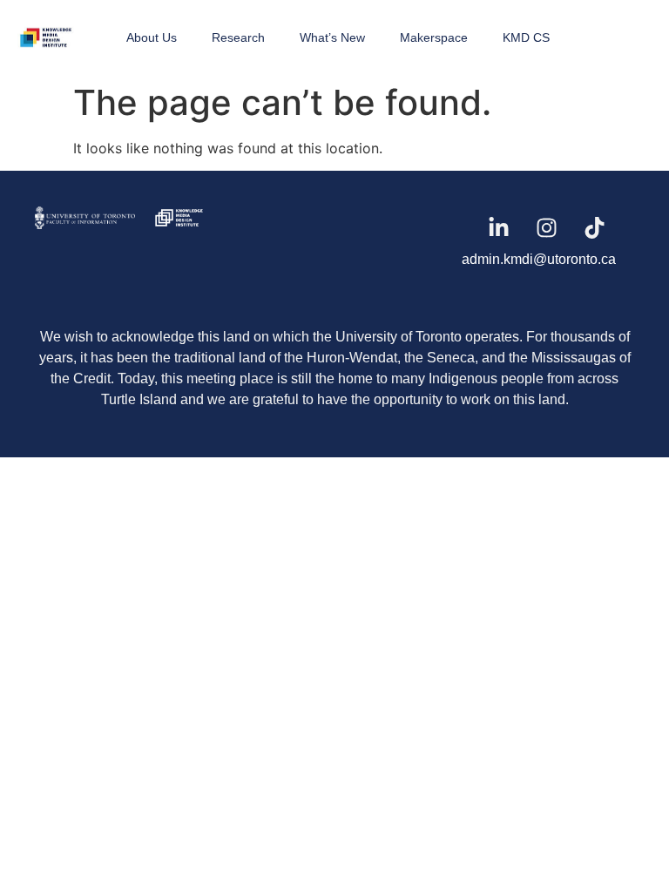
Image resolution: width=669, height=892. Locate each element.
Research (238, 37)
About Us (151, 37)
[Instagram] (547, 227)
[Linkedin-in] (499, 227)
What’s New (332, 37)
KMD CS (526, 37)
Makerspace (434, 37)
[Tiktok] (595, 227)
